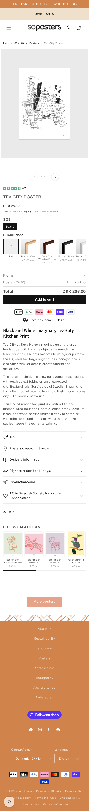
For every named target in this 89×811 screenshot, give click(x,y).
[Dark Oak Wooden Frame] (47, 246)
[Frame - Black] (66, 246)
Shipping (26, 211)
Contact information (56, 804)
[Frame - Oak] (28, 246)
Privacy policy (22, 797)
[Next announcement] (81, 14)
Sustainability (44, 638)
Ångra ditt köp (44, 687)
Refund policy (74, 791)
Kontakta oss (44, 668)
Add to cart (44, 299)
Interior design (45, 648)
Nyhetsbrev (44, 697)
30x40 (10, 226)
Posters (44, 658)
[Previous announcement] (8, 14)
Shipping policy (70, 797)
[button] (8, 27)
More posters (44, 601)
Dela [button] (11, 512)
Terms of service (45, 797)
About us (44, 629)
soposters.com (25, 791)
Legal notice (31, 804)
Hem (6, 43)
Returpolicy (44, 678)
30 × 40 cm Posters (26, 43)
